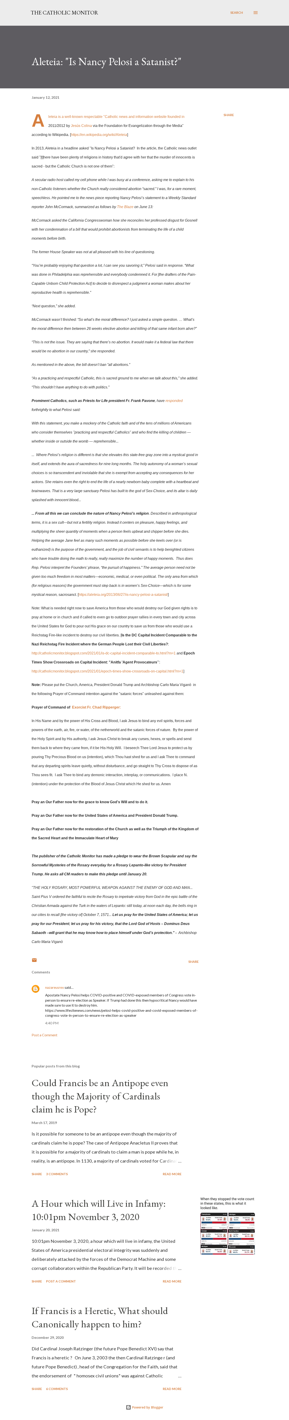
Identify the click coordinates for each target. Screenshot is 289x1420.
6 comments (57, 1389)
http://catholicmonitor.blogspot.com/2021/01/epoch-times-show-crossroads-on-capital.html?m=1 (107, 671)
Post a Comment (44, 1035)
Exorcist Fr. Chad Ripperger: (96, 707)
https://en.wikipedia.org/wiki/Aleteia (99, 135)
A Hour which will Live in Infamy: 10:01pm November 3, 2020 (99, 1210)
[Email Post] (34, 961)
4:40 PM (52, 1023)
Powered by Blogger (147, 1407)
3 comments (57, 1174)
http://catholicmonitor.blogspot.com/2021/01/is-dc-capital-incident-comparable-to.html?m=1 (104, 653)
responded (174, 401)
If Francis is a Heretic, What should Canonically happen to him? (100, 1317)
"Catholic (110, 117)
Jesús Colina (81, 126)
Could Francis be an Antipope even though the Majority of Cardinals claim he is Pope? (100, 1095)
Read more (172, 1174)
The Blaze (125, 207)
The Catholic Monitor (64, 12)
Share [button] (229, 115)
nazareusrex (54, 987)
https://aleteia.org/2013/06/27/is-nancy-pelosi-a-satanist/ (123, 594)
